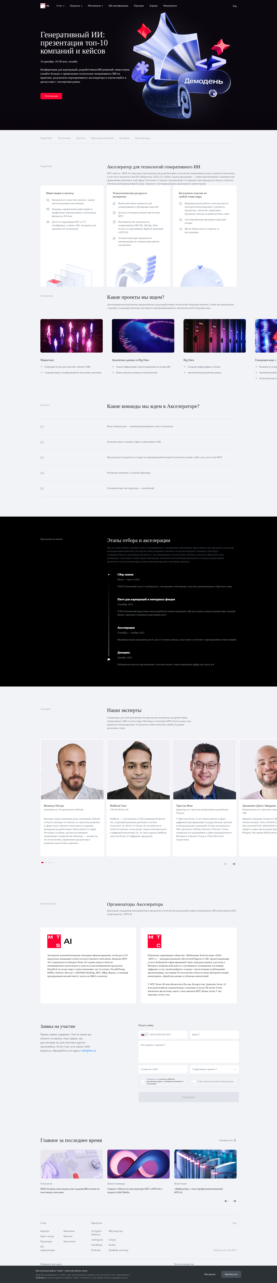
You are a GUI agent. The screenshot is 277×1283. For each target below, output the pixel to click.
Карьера (44, 1231)
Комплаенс (69, 1231)
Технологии (64, 138)
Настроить (210, 1274)
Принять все (231, 1274)
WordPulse (96, 1245)
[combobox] (144, 1034)
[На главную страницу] (44, 5)
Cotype (112, 1239)
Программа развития (102, 138)
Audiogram (97, 1239)
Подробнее (46, 138)
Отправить (188, 1097)
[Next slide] (234, 864)
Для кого (80, 138)
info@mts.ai (89, 1050)
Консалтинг (69, 1241)
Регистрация (51, 96)
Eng (235, 6)
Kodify (112, 1245)
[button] (42, 862)
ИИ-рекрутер (116, 1231)
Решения (96, 1250)
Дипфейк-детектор (118, 1250)
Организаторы (142, 138)
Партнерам (46, 1241)
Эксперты (124, 138)
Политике (40, 1278)
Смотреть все (226, 1140)
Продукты (96, 1223)
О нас (43, 1223)
